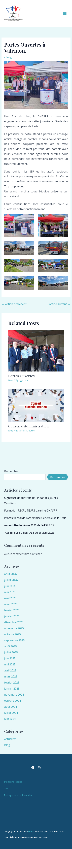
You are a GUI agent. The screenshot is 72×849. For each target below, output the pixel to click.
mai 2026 (9, 592)
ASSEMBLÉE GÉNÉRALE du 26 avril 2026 (29, 532)
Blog (9, 57)
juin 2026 (10, 586)
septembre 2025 (14, 640)
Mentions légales (13, 781)
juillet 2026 (11, 580)
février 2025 (11, 682)
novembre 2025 (14, 628)
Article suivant (59, 304)
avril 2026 (10, 598)
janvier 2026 (11, 616)
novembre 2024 (14, 694)
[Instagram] (39, 767)
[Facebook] (32, 767)
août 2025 (10, 646)
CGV (6, 788)
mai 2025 (9, 664)
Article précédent (14, 304)
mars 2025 (10, 676)
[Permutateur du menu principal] (65, 13)
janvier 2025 (11, 688)
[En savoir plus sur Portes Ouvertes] (36, 350)
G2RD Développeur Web (35, 837)
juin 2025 (10, 658)
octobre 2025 (12, 634)
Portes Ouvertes (21, 375)
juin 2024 (10, 719)
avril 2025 (10, 670)
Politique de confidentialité (18, 795)
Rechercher (11, 471)
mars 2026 (10, 604)
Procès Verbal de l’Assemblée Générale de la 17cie (35, 518)
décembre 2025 (13, 622)
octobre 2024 (12, 700)
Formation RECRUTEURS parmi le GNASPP (30, 510)
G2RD (31, 831)
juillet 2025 (11, 652)
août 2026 (10, 574)
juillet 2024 (11, 713)
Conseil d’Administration (28, 426)
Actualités (10, 739)
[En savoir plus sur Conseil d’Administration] (36, 405)
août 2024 (10, 706)
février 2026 (11, 610)
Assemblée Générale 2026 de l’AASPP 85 (29, 525)
